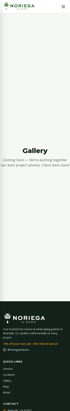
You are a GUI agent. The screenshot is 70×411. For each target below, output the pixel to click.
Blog (6, 386)
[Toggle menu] (63, 6)
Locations (9, 374)
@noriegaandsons (18, 349)
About (6, 392)
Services (8, 368)
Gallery (7, 380)
